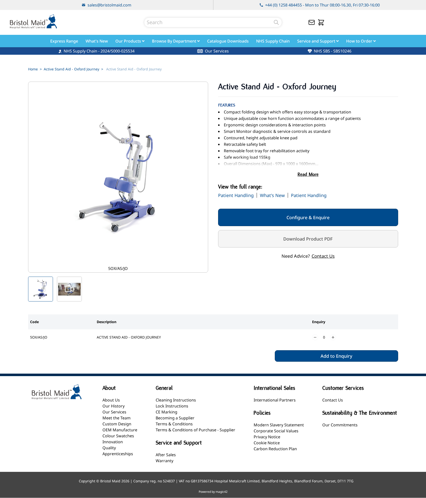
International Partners (275, 400)
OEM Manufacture (119, 430)
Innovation (112, 442)
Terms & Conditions (174, 424)
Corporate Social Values (276, 431)
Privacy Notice (267, 437)
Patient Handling (236, 195)
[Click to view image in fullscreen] (118, 177)
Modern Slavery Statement (279, 425)
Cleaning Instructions (176, 400)
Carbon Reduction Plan (275, 448)
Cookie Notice (267, 443)
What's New (272, 195)
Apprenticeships (117, 453)
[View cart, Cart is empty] (321, 22)
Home (33, 69)
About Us (111, 400)
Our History (113, 406)
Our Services (114, 412)
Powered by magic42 (213, 492)
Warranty (164, 460)
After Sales (166, 454)
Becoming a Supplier (175, 418)
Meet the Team (116, 418)
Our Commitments (340, 425)
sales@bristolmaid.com (109, 5)
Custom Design (116, 424)
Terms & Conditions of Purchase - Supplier (195, 430)
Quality (109, 447)
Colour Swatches (118, 436)
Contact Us (323, 256)
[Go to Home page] (33, 21)
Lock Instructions (172, 406)
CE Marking (166, 412)
